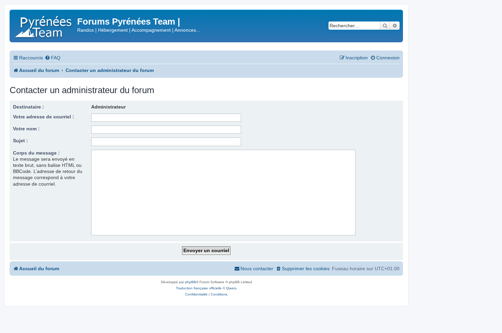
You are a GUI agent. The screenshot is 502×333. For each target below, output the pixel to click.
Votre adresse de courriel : (43, 116)
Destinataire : (28, 107)
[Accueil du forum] (44, 25)
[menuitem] (52, 58)
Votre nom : (26, 128)
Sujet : (20, 140)
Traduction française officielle (199, 288)
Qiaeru (231, 288)
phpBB (190, 282)
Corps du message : (36, 153)
